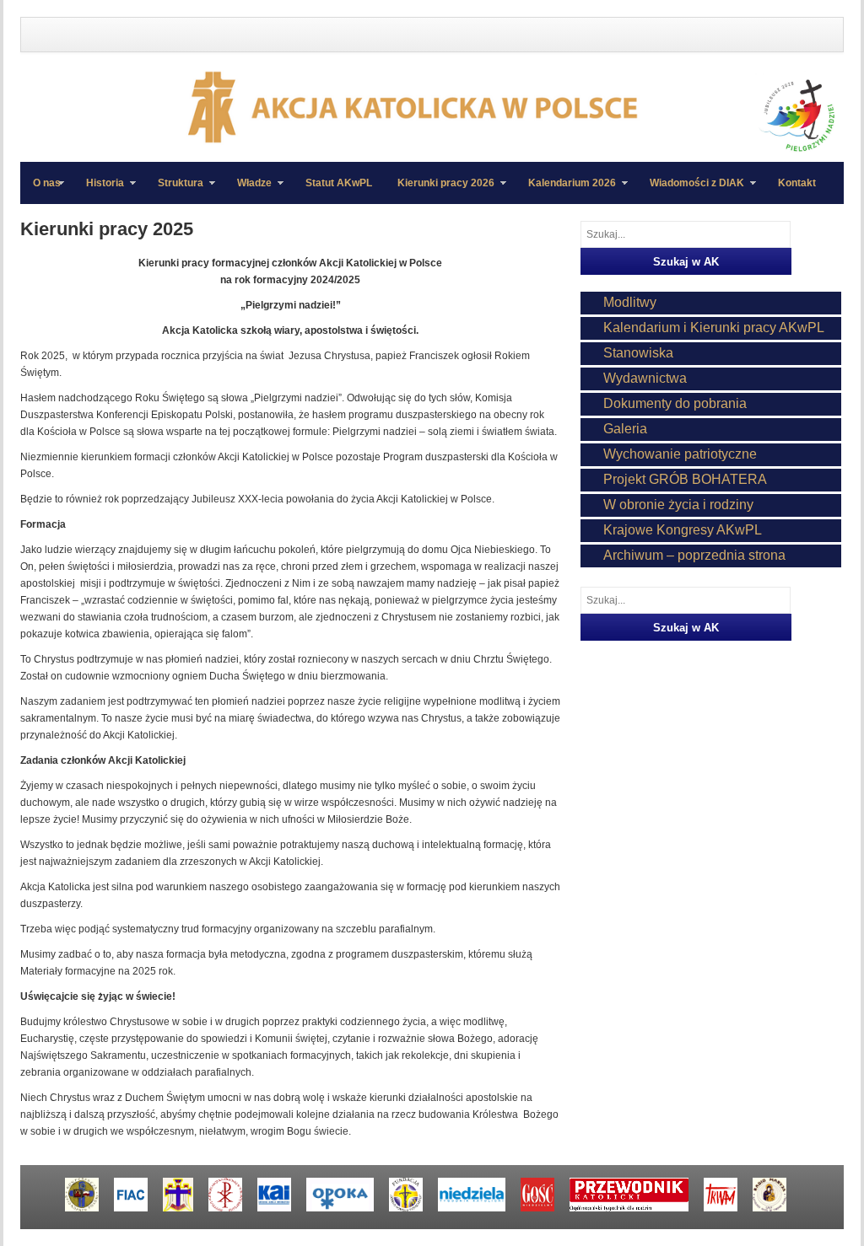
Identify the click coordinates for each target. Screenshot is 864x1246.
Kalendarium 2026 (566, 190)
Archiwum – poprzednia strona (694, 555)
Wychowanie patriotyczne (680, 454)
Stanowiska (638, 353)
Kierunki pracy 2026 (439, 190)
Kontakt (797, 183)
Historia (98, 190)
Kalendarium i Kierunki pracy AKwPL (713, 327)
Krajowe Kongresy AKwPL (682, 530)
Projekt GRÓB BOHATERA (685, 479)
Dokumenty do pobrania (675, 403)
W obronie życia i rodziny (678, 504)
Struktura (174, 190)
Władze (248, 190)
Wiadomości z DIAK (690, 190)
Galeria (625, 429)
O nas (47, 183)
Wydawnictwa (645, 378)
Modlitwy (629, 302)
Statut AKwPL (338, 183)
